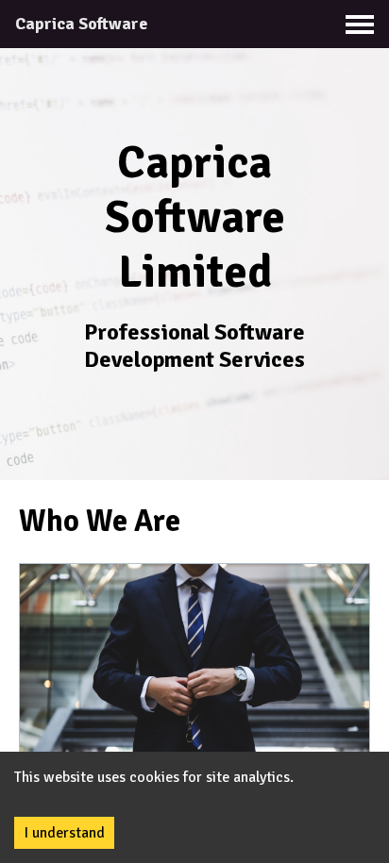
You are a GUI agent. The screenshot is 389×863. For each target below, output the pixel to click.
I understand (64, 832)
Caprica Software (81, 23)
